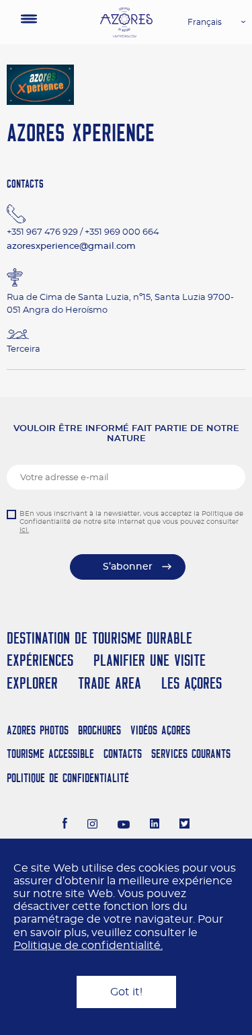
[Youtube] (124, 825)
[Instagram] (92, 825)
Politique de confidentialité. (88, 945)
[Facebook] (65, 825)
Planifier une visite (149, 660)
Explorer (32, 683)
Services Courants (190, 753)
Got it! (126, 992)
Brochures (99, 730)
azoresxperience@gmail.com (71, 246)
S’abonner (128, 567)
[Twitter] (184, 825)
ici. (24, 530)
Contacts (122, 753)
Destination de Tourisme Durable (99, 637)
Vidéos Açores (160, 730)
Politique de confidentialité (68, 777)
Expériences (40, 660)
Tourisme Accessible (50, 753)
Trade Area (109, 683)
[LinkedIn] (155, 825)
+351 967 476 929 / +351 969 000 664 (83, 232)
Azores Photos (38, 730)
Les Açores (191, 683)
